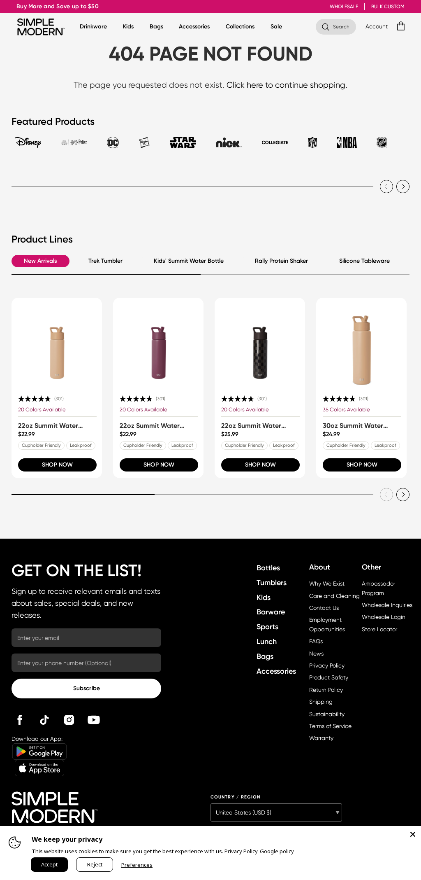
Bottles (268, 567)
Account (376, 26)
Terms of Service (330, 726)
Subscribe (86, 688)
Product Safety (328, 677)
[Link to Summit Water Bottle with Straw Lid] (57, 343)
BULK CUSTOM (388, 6)
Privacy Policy (327, 665)
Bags (156, 26)
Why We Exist (327, 583)
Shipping (321, 701)
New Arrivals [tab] (40, 260)
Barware (271, 611)
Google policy (277, 851)
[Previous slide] (386, 186)
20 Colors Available (42, 409)
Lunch (267, 641)
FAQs (316, 641)
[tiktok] (44, 720)
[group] (57, 388)
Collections (240, 26)
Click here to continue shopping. (287, 85)
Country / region (235, 797)
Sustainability (327, 714)
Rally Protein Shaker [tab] (281, 260)
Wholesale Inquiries (387, 605)
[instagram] (69, 720)
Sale (276, 26)
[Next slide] (402, 186)
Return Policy (326, 689)
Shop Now (57, 464)
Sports (267, 626)
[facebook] (20, 720)
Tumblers (272, 582)
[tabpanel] (210, 180)
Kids (128, 26)
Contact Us (324, 608)
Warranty (321, 738)
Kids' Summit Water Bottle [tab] (189, 260)
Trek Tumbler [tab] (105, 260)
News (316, 653)
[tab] (28, 146)
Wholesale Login (383, 617)
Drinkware (93, 26)
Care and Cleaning (334, 596)
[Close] (413, 834)
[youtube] (94, 720)
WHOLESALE (344, 6)
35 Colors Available (346, 409)
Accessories (194, 26)
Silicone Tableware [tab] (364, 260)
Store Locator (379, 629)
